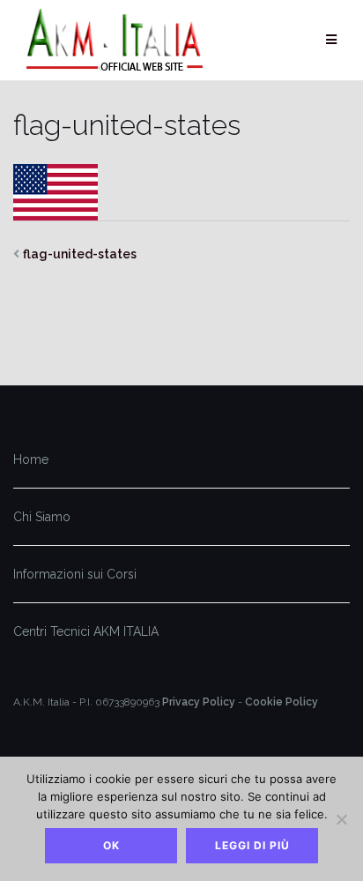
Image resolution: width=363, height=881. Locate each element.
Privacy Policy (198, 702)
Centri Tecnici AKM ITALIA (86, 631)
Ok (111, 845)
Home (30, 459)
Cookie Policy (281, 702)
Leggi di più (252, 845)
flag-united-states (80, 254)
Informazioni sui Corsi (75, 574)
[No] (341, 819)
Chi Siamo (41, 517)
